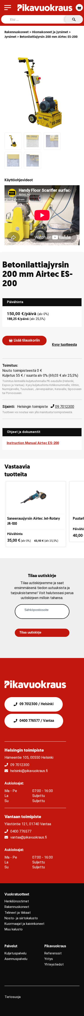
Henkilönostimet (16, 901)
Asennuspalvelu (15, 959)
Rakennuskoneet (16, 32)
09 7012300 (64, 406)
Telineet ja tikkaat (17, 913)
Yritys (48, 959)
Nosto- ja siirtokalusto (21, 918)
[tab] (42, 302)
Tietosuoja (12, 997)
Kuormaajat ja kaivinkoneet (24, 924)
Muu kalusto (13, 929)
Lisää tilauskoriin (27, 340)
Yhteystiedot (54, 964)
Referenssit (53, 953)
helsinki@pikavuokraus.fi (29, 771)
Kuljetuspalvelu (15, 953)
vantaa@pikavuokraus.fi (28, 837)
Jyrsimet (10, 37)
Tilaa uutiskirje (30, 632)
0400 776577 (20, 831)
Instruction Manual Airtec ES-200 (33, 443)
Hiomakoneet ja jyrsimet (50, 32)
